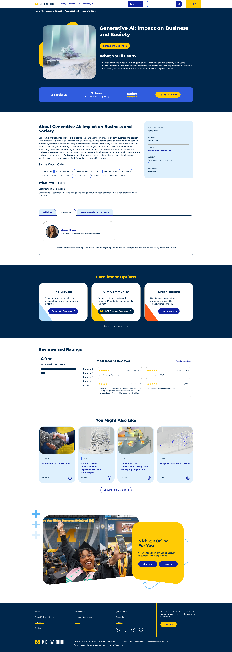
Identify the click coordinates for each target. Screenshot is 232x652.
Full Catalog (47, 11)
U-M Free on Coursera (116, 311)
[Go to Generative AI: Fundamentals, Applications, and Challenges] (96, 440)
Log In (168, 564)
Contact (119, 622)
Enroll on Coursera (62, 311)
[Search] (179, 4)
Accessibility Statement (113, 645)
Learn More (168, 311)
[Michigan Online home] (45, 4)
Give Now (168, 624)
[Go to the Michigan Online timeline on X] (141, 630)
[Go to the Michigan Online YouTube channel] (133, 630)
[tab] (47, 212)
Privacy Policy (79, 645)
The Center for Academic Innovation (99, 641)
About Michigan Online (44, 617)
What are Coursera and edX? (116, 326)
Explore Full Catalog (115, 489)
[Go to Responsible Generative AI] (175, 440)
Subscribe (120, 617)
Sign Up (147, 564)
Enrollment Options (113, 45)
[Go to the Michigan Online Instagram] (125, 630)
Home (37, 11)
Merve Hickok (68, 230)
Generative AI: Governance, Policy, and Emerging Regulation (134, 466)
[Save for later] (70, 478)
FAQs (77, 622)
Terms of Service (94, 645)
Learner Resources (83, 617)
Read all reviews (183, 361)
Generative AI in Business (56, 463)
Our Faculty (39, 622)
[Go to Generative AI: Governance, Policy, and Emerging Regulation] (135, 440)
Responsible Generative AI (160, 150)
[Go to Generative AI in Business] (57, 440)
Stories (38, 628)
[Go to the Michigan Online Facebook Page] (118, 630)
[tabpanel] (116, 235)
